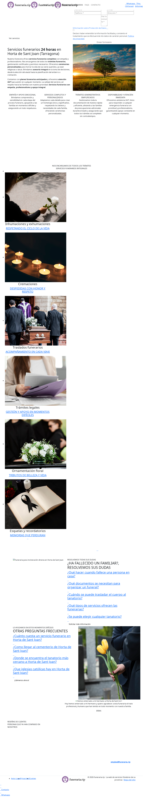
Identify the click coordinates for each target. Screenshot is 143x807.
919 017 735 (55, 762)
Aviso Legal (15, 778)
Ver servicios (14, 38)
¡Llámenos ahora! (21, 680)
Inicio (45, 5)
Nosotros (55, 5)
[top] (0, 784)
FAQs (87, 5)
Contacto (95, 5)
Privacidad (24, 778)
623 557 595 (55, 772)
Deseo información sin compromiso (119, 751)
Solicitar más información (79, 624)
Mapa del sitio (130, 780)
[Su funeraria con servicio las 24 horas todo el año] (73, 779)
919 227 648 (55, 767)
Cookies (32, 778)
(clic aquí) (88, 759)
